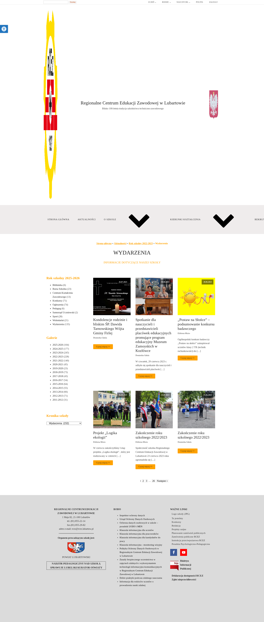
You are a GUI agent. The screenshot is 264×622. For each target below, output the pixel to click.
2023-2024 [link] (58, 352)
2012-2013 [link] (58, 395)
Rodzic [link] (165, 2)
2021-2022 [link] (58, 360)
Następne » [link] (162, 481)
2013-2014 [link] (58, 391)
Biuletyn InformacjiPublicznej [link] (185, 565)
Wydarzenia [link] (58, 324)
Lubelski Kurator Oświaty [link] (83, 567)
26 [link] (153, 481)
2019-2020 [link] (58, 368)
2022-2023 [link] (58, 356)
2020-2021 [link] (58, 364)
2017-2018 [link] (58, 376)
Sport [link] (55, 316)
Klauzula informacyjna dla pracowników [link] (139, 534)
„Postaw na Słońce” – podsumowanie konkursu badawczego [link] (196, 324)
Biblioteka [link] (57, 285)
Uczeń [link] (151, 2)
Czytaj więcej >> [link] (103, 347)
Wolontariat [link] (58, 320)
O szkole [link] (110, 219)
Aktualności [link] (87, 219)
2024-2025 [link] (58, 348)
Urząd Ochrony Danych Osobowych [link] (137, 519)
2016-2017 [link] (58, 380)
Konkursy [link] (57, 300)
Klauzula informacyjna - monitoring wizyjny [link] (141, 545)
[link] (4, 29)
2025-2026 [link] (58, 344)
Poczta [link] (199, 2)
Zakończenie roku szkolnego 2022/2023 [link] (151, 435)
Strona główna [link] (58, 219)
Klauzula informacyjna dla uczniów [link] (137, 530)
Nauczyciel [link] (182, 2)
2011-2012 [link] (58, 399)
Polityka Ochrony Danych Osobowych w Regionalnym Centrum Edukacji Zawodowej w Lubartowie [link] (141, 552)
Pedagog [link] (57, 308)
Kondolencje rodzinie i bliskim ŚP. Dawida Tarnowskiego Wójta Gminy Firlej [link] (110, 326)
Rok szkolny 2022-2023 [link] (141, 243)
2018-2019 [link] (58, 372)
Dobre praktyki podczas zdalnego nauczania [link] (141, 578)
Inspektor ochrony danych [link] (132, 515)
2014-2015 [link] (58, 388)
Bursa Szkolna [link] (60, 289)
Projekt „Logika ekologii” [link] (105, 435)
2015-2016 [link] (58, 384)
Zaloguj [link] (213, 2)
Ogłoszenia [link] (58, 304)
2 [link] (143, 481)
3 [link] (146, 481)
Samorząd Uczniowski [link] (63, 312)
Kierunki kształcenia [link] (185, 219)
